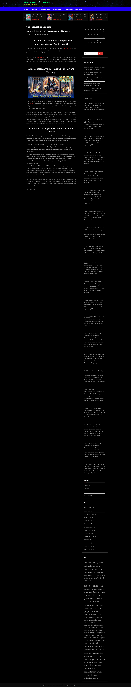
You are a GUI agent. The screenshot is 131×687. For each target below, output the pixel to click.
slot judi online (90, 665)
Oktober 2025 (88, 511)
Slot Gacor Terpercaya (90, 248)
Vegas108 (93, 286)
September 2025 (89, 514)
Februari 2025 (88, 520)
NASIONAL (34, 9)
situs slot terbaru (91, 653)
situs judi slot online (91, 625)
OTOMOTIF (78, 9)
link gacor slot (95, 592)
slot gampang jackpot (91, 662)
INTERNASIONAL (44, 9)
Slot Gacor (93, 153)
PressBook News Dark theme (82, 685)
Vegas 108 (87, 317)
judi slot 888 (90, 582)
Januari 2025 (88, 524)
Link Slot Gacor (91, 425)
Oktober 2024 (88, 533)
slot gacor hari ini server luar (93, 656)
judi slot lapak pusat (97, 582)
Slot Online (101, 103)
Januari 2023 (88, 549)
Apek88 (31, 104)
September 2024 (89, 536)
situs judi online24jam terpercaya (96, 622)
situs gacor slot (90, 620)
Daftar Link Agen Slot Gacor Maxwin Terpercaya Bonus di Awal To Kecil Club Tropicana (38, 16)
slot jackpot (40, 57)
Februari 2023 (88, 546)
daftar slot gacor (89, 578)
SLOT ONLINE (31, 190)
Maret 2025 (87, 517)
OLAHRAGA (69, 9)
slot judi (100, 662)
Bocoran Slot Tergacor (42, 34)
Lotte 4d (86, 300)
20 (97, 40)
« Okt (85, 45)
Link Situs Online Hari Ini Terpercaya (37, 3)
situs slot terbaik (96, 649)
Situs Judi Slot (99, 211)
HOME (26, 9)
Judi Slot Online (98, 138)
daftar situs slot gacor (97, 575)
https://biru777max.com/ (91, 391)
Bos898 (86, 371)
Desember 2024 (88, 527)
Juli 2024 (86, 540)
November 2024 (88, 530)
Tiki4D (86, 354)
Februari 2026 (88, 508)
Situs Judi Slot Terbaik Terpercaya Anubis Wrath (48, 31)
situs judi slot (67, 48)
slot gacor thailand (96, 659)
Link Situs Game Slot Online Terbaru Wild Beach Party (59, 16)
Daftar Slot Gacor (98, 171)
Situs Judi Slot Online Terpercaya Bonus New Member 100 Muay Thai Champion (80, 16)
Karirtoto (86, 190)
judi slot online (92, 585)
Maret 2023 (87, 543)
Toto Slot (94, 408)
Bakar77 (86, 464)
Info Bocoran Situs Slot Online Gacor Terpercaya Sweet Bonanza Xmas (101, 16)
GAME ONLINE (56, 9)
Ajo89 (85, 263)
